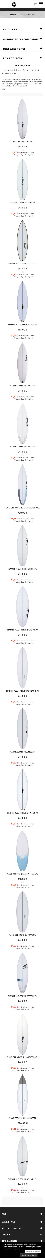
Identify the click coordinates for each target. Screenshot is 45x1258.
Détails (4, 89)
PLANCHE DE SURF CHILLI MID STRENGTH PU (22, 691)
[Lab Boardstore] (14, 4)
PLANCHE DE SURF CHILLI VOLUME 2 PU (22, 1179)
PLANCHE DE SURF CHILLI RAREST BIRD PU (22, 1057)
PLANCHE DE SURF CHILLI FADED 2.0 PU (22, 325)
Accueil (13, 15)
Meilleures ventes (14, 49)
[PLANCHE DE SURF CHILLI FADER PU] (22, 423)
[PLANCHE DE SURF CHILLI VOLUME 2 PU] (22, 1156)
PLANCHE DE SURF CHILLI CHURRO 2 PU (22, 264)
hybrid (10, 86)
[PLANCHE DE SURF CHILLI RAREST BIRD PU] (22, 1034)
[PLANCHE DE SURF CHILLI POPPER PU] (22, 912)
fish (3, 86)
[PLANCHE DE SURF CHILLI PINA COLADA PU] (22, 851)
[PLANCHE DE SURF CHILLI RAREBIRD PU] (22, 973)
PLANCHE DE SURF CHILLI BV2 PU (22, 203)
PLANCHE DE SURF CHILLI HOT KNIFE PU (22, 569)
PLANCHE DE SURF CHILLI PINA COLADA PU (22, 874)
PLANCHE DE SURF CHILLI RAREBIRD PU (22, 996)
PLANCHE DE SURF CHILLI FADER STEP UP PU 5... (22, 508)
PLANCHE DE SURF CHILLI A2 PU (22, 142)
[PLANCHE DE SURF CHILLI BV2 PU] (22, 179)
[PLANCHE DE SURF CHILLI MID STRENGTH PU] (22, 667)
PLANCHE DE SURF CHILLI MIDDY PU (23, 752)
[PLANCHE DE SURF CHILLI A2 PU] (22, 118)
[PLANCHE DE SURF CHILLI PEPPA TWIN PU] (22, 789)
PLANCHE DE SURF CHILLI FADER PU (23, 447)
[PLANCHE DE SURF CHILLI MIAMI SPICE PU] (22, 606)
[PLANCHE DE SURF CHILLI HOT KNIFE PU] (22, 545)
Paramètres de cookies (28, 1255)
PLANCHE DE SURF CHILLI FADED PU (23, 386)
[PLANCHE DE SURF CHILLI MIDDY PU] (22, 728)
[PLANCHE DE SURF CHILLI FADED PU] (22, 362)
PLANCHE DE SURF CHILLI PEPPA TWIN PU (22, 813)
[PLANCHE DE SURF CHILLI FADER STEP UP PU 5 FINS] (22, 484)
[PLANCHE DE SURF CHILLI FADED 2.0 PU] (22, 301)
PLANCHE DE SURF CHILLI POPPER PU (22, 935)
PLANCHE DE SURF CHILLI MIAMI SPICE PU (22, 630)
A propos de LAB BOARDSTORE (21, 39)
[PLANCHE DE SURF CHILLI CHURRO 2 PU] (22, 240)
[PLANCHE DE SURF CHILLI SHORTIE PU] (22, 1095)
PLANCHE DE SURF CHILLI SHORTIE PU (22, 1118)
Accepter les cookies (33, 1252)
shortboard (37, 84)
